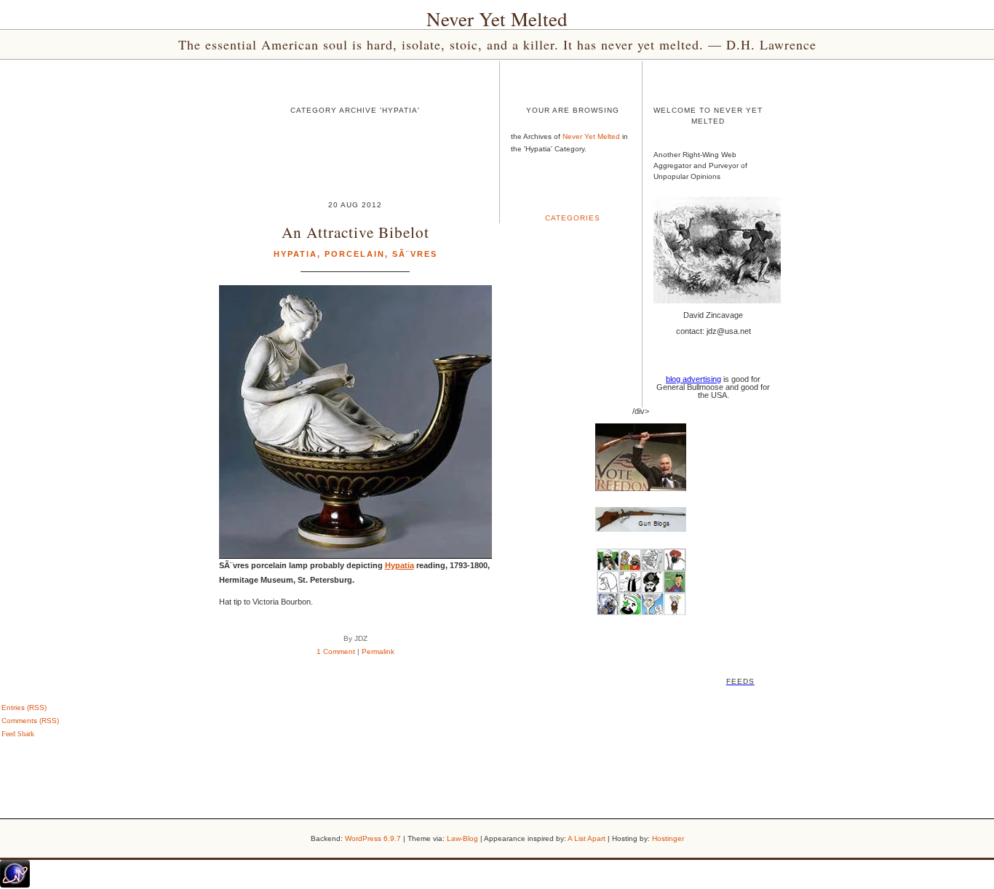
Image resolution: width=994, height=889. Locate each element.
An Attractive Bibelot (355, 231)
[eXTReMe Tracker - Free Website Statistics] (15, 884)
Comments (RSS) (30, 721)
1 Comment (336, 651)
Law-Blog (462, 838)
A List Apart (586, 838)
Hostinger (668, 838)
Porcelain (355, 254)
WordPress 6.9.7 (373, 838)
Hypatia (295, 254)
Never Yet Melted (497, 19)
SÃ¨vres (414, 254)
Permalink (378, 651)
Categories (572, 218)
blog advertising (693, 379)
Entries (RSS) (24, 707)
